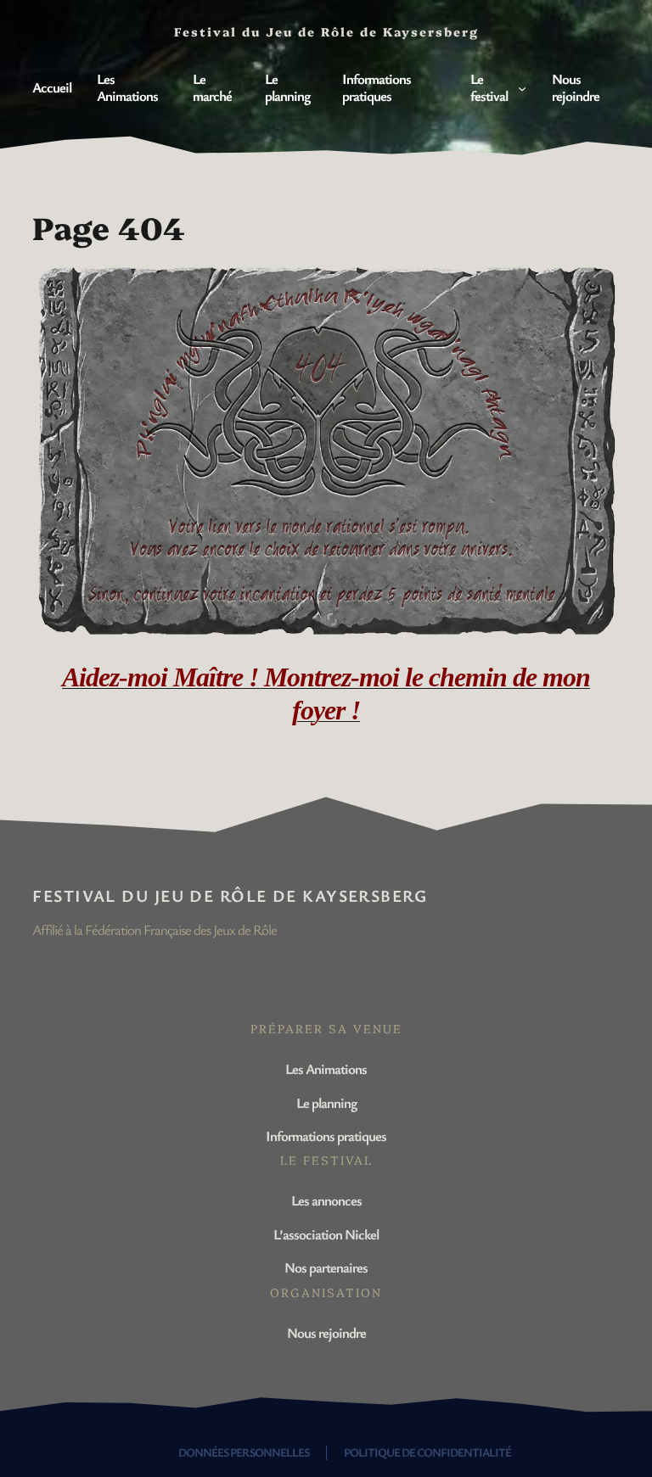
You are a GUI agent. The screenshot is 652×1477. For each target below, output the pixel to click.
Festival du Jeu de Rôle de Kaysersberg (229, 895)
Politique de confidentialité (427, 1452)
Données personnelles (243, 1452)
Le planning (326, 1102)
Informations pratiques (326, 1135)
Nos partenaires (326, 1267)
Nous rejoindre (326, 1332)
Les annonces (326, 1200)
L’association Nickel (326, 1234)
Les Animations (326, 1068)
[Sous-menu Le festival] (522, 87)
